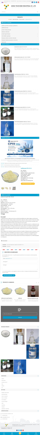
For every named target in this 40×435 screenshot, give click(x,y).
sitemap (3, 385)
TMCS (2, 403)
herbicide (3, 406)
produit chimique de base (6, 29)
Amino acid (4, 42)
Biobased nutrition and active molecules (9, 38)
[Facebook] (32, 2)
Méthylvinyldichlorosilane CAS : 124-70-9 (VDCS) (22, 57)
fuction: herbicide (4, 397)
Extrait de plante (21, 19)
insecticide (3, 405)
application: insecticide (5, 408)
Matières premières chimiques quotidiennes (9, 25)
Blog (2, 384)
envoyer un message (8, 275)
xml (2, 387)
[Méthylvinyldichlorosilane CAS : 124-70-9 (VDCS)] (19, 337)
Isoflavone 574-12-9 (8, 258)
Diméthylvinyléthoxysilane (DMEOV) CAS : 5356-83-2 (23, 91)
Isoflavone (8, 246)
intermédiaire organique (6, 36)
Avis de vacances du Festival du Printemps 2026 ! (12, 165)
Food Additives (4, 399)
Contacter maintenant (27, 183)
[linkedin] (36, 2)
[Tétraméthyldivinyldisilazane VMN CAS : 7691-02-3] (20, 366)
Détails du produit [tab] (6, 195)
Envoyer (20, 317)
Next (38, 282)
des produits (3, 380)
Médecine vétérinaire (5, 31)
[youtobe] (38, 2)
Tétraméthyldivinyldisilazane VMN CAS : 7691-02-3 (22, 121)
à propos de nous (4, 382)
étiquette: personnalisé (5, 392)
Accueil (10, 19)
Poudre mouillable (4, 401)
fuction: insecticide (5, 396)
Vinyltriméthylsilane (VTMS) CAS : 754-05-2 (21, 74)
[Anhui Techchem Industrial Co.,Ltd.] (20, 7)
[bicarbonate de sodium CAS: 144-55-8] (5, 333)
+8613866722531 (13, 1)
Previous (36, 282)
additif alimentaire (15, 19)
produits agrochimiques (6, 34)
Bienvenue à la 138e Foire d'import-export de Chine (13, 166)
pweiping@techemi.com (30, 1)
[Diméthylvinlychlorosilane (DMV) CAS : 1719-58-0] (7, 365)
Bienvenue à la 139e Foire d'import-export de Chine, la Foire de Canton (16, 163)
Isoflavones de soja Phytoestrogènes (6, 298)
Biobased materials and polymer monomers (10, 40)
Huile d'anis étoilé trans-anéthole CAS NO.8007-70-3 (15, 244)
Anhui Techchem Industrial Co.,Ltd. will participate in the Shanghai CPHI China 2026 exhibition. (20, 158)
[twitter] (34, 2)
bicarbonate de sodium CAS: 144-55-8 (20, 46)
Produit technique (4, 394)
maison (3, 378)
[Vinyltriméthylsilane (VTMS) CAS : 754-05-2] (32, 336)
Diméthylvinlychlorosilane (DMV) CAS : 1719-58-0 (22, 107)
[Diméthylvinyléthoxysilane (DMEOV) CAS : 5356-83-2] (32, 352)
